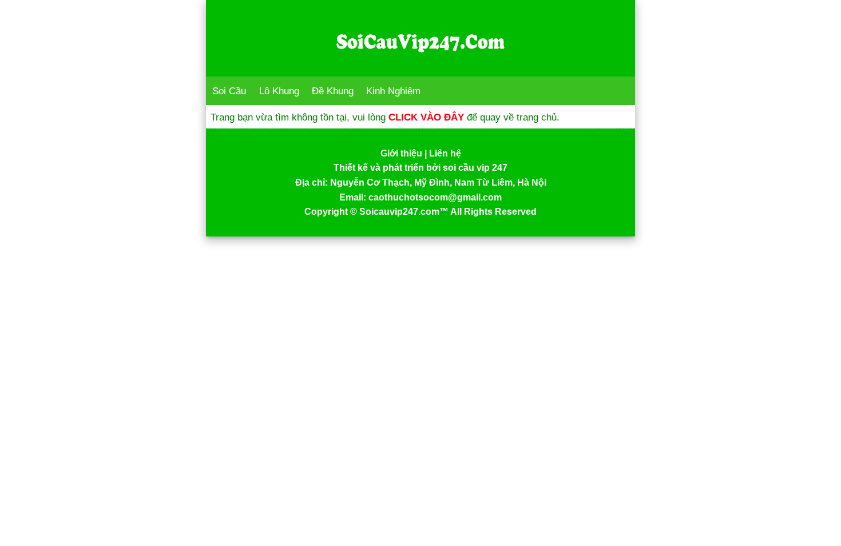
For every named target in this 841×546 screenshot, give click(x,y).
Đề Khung (333, 91)
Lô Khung (279, 91)
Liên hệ (445, 153)
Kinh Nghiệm (393, 91)
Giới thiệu (401, 153)
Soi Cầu (229, 91)
